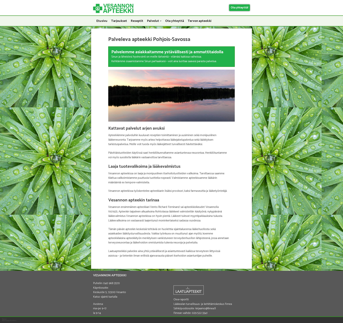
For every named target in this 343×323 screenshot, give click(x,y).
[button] (160, 21)
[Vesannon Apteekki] (113, 8)
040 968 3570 (111, 283)
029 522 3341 (199, 313)
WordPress (13, 321)
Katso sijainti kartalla (105, 297)
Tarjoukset (119, 21)
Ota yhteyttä (174, 21)
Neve (3, 321)
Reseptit (137, 21)
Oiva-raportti (181, 299)
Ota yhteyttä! (239, 7)
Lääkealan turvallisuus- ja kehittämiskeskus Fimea (203, 304)
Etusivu (101, 21)
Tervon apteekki (199, 21)
